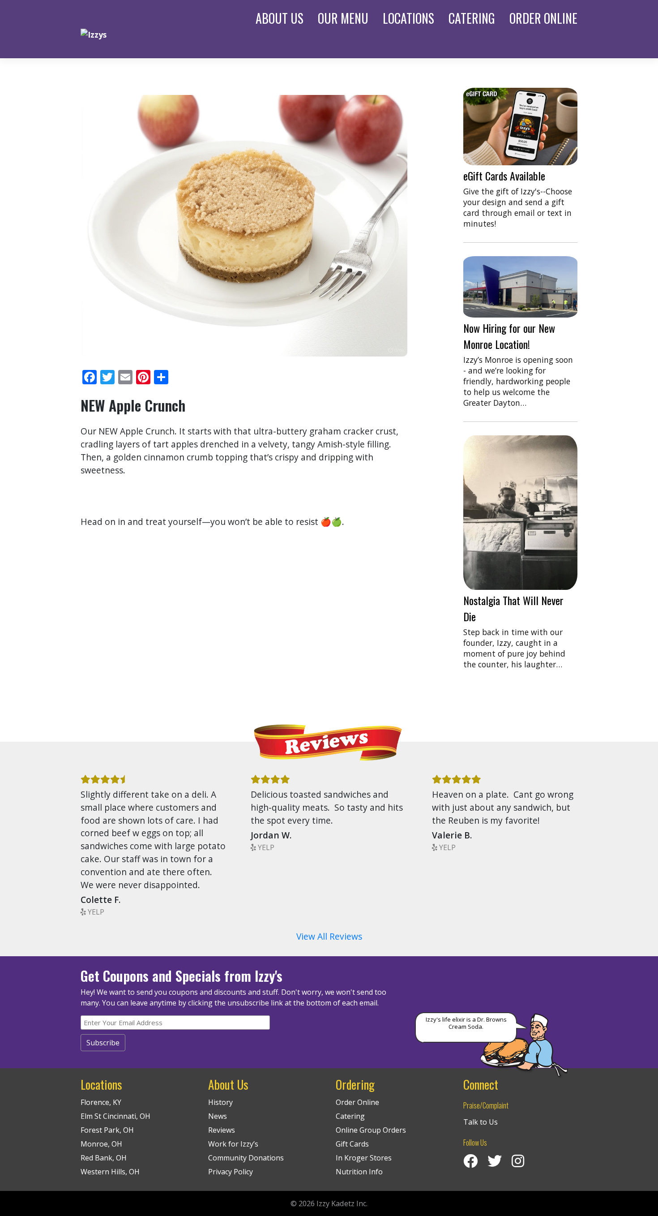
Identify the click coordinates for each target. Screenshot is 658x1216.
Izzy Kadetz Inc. (341, 1203)
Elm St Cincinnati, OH (115, 1116)
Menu (343, 18)
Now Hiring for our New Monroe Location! (509, 336)
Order (543, 18)
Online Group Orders (371, 1130)
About (279, 18)
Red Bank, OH (104, 1158)
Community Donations (246, 1158)
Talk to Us (480, 1122)
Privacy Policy (230, 1172)
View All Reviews (329, 936)
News (217, 1116)
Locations (408, 18)
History (220, 1102)
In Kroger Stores (364, 1158)
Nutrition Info (359, 1172)
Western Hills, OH (110, 1172)
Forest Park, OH (107, 1130)
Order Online (357, 1102)
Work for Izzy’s (233, 1144)
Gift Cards (352, 1144)
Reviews (221, 1130)
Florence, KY (101, 1102)
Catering (472, 18)
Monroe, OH (101, 1144)
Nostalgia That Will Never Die (513, 608)
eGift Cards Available (504, 176)
